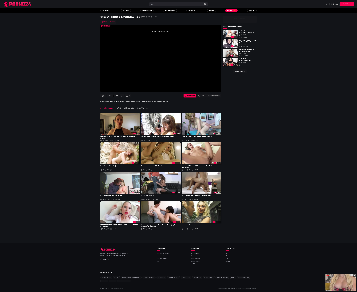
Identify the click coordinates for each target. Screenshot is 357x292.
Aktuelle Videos (195, 253)
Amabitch (104, 281)
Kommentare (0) (215, 95)
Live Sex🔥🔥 (231, 10)
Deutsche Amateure (163, 253)
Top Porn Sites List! (124, 281)
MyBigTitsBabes (208, 277)
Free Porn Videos (106, 277)
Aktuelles (126, 10)
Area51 (233, 277)
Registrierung (347, 4)
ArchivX (116, 277)
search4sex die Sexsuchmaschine (131, 277)
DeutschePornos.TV (222, 277)
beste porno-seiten (243, 277)
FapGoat (112, 281)
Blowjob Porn (161, 277)
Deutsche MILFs (161, 256)
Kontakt (228, 261)
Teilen (202, 95)
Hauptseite (105, 10)
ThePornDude (197, 277)
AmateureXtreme (109, 22)
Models (211, 10)
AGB (227, 253)
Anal (158, 261)
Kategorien (191, 10)
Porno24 (107, 288)
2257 (227, 258)
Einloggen (334, 4)
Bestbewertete (147, 10)
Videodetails (191, 95)
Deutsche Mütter (162, 258)
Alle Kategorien (195, 261)
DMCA (227, 256)
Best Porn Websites (149, 277)
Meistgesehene (170, 10)
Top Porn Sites (186, 277)
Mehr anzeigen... (240, 71)
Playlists (252, 10)
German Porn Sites (173, 277)
